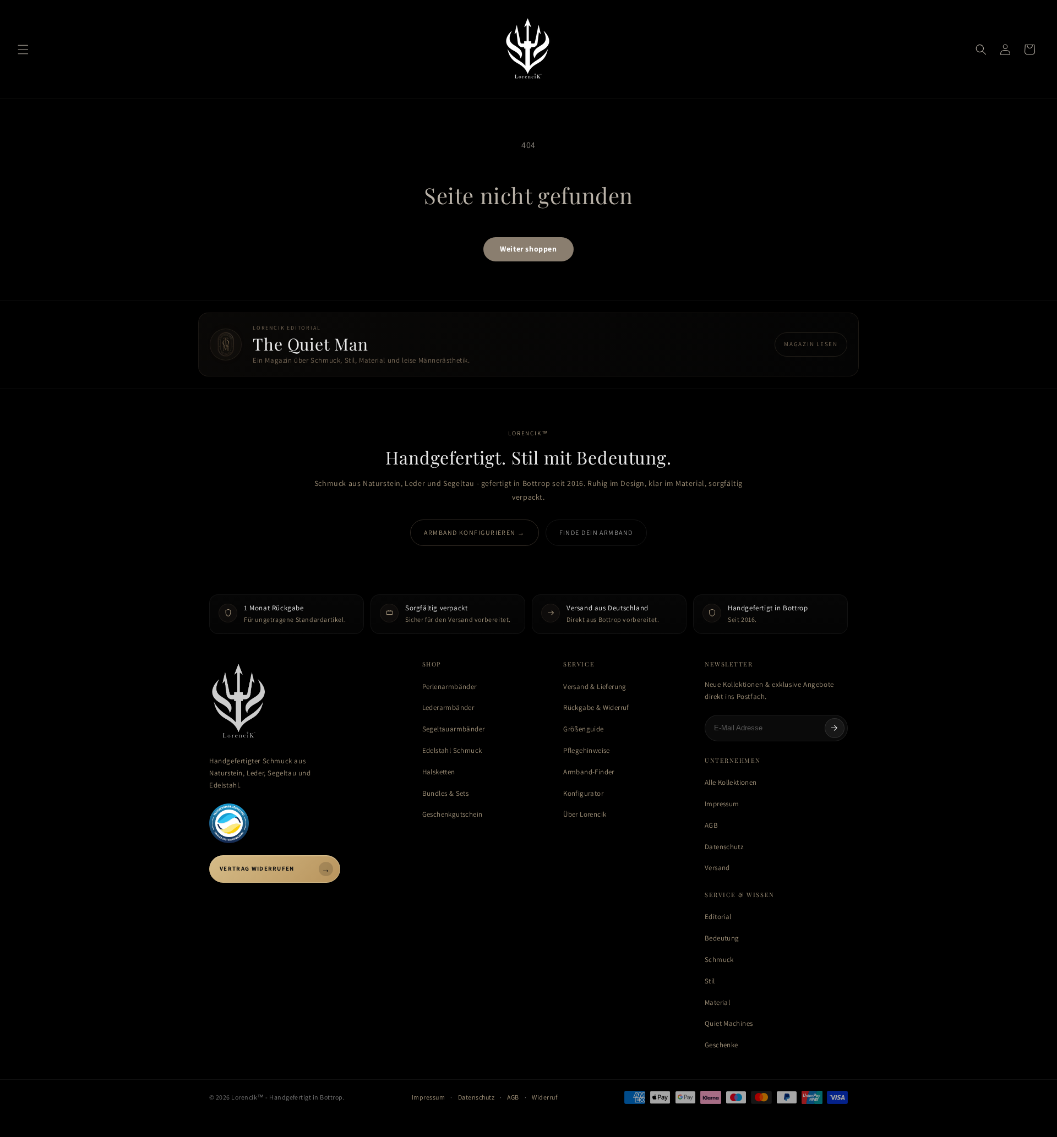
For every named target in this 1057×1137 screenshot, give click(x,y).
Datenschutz (724, 846)
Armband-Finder (588, 772)
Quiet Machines (729, 1023)
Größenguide (583, 729)
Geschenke (721, 1044)
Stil (710, 981)
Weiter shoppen (528, 249)
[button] (23, 49)
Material (717, 1002)
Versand (717, 867)
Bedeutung (722, 938)
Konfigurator (583, 793)
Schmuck (719, 959)
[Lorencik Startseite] (304, 702)
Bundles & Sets (445, 793)
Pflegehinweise (586, 750)
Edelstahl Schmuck (452, 750)
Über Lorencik (584, 814)
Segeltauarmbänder (453, 729)
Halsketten (438, 772)
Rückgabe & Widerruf (596, 707)
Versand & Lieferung (594, 686)
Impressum (722, 803)
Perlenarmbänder (449, 686)
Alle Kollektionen (731, 782)
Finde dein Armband (596, 532)
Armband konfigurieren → (474, 532)
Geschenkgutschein (452, 814)
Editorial (718, 916)
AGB (711, 825)
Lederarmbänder (448, 707)
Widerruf (544, 1097)
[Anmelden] (834, 728)
